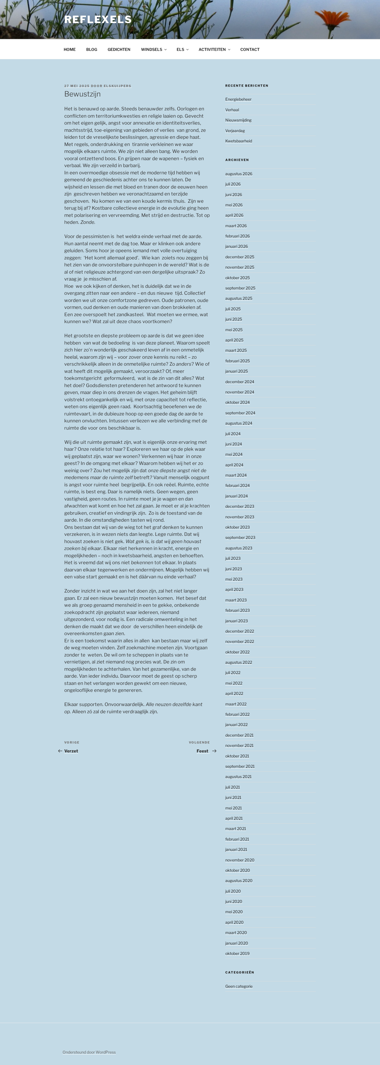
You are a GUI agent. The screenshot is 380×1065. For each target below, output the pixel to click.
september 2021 (240, 766)
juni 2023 (233, 568)
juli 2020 (233, 891)
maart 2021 (235, 828)
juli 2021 (232, 787)
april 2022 (234, 693)
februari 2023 (237, 610)
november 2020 (240, 860)
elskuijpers (118, 86)
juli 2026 (233, 184)
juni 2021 (233, 797)
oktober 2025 (237, 277)
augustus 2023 (238, 548)
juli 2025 (233, 308)
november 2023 (239, 516)
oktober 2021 (237, 756)
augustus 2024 (238, 423)
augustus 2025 (238, 298)
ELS (180, 49)
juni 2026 (233, 194)
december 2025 (239, 256)
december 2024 (239, 381)
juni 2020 (233, 901)
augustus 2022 (238, 662)
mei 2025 (234, 329)
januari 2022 (236, 724)
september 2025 (240, 288)
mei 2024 (234, 454)
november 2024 (239, 392)
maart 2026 (236, 225)
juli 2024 (233, 433)
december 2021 (239, 735)
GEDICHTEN (119, 49)
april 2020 (234, 922)
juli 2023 (233, 558)
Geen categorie (239, 986)
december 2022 (239, 631)
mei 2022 (233, 683)
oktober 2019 (237, 953)
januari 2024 (236, 496)
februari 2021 (237, 839)
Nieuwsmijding (238, 120)
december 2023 (239, 506)
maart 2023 (236, 600)
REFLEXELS (98, 19)
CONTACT (250, 49)
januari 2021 (236, 849)
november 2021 (239, 745)
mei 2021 (233, 808)
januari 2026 (236, 246)
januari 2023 (236, 620)
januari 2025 (236, 371)
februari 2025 (237, 360)
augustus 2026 (238, 173)
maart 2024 (236, 475)
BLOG (91, 49)
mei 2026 (234, 204)
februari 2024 (237, 485)
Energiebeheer (238, 99)
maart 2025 (236, 350)
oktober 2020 (237, 870)
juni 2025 (233, 319)
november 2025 (239, 267)
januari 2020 (236, 943)
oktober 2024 (237, 402)
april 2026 (234, 215)
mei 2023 (234, 579)
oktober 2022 (237, 652)
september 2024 (240, 412)
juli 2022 (232, 672)
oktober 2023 (237, 527)
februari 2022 (237, 714)
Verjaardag (235, 130)
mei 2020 (234, 911)
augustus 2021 (238, 776)
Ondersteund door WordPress (89, 1052)
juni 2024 (233, 444)
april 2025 (234, 340)
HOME (70, 49)
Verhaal (232, 109)
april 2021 (234, 818)
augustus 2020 (239, 880)
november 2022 (239, 641)
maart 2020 (236, 932)
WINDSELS (151, 49)
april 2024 (234, 464)
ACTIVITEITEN (212, 49)
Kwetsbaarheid (238, 140)
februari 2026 (237, 236)
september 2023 (240, 537)
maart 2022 (235, 704)
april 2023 (234, 589)
